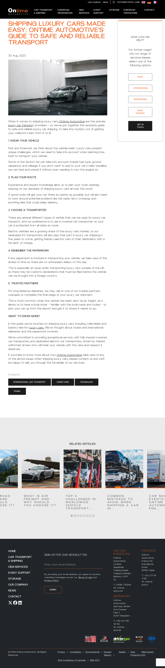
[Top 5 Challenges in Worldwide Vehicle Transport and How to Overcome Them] (82, 468)
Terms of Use (85, 577)
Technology (86, 382)
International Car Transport (30, 382)
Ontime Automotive (71, 121)
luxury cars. (36, 327)
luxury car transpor (20, 125)
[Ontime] (18, 11)
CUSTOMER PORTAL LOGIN (128, 2)
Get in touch (140, 125)
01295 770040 (123, 584)
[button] (41, 500)
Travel (17, 391)
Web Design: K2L (147, 653)
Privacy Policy (51, 580)
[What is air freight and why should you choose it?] (41, 468)
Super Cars (63, 382)
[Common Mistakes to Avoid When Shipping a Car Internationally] (124, 468)
